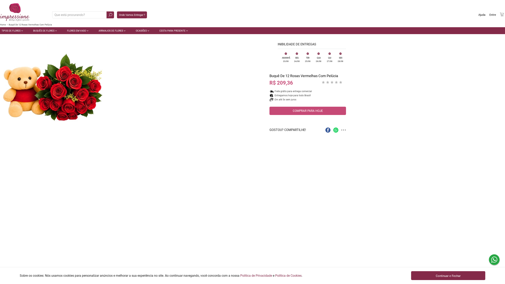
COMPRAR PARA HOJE (308, 111)
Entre (492, 14)
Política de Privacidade (256, 275)
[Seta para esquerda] (4, 91)
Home (3, 24)
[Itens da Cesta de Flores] (502, 14)
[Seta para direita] (274, 91)
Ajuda (481, 14)
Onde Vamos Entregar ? (132, 14)
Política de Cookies (288, 275)
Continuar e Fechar (448, 276)
